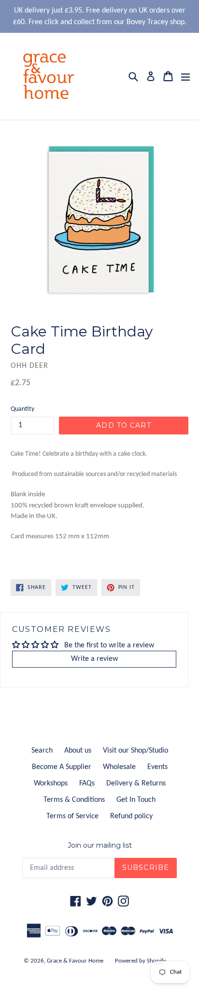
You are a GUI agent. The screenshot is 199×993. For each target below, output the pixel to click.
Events (157, 767)
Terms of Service (72, 816)
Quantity (22, 409)
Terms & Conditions (74, 800)
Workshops (51, 783)
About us (77, 751)
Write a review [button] (94, 659)
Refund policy (131, 816)
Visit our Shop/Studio (135, 751)
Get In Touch (136, 800)
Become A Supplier (61, 767)
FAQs (87, 783)
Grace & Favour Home (75, 961)
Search (42, 751)
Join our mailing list (100, 845)
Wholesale (119, 767)
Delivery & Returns (136, 783)
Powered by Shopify (140, 961)
